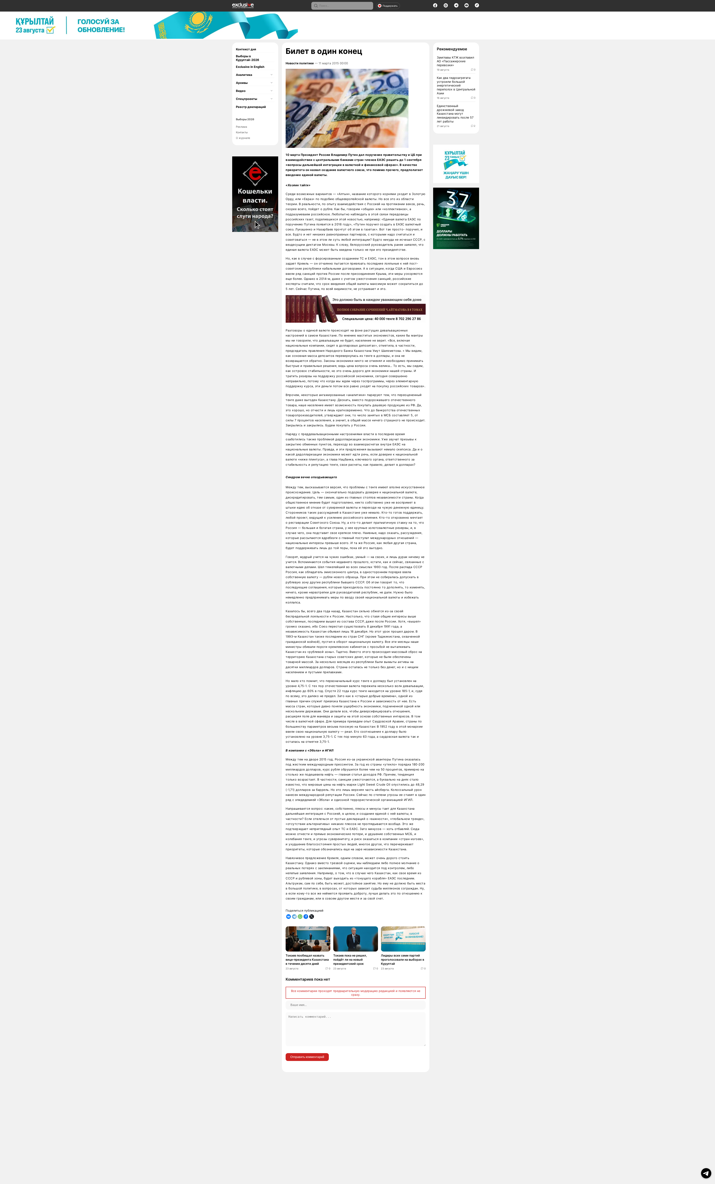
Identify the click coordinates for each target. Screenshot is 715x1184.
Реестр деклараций (251, 107)
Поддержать (390, 5)
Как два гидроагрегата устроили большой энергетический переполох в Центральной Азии (456, 85)
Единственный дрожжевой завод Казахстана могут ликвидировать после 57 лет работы (455, 113)
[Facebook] (435, 6)
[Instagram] (446, 6)
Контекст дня (246, 49)
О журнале (243, 137)
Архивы (242, 83)
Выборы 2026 (245, 119)
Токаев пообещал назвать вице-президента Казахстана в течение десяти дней (307, 960)
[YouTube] (466, 6)
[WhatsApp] (300, 916)
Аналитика (244, 75)
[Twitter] (311, 916)
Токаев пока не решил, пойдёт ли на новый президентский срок (350, 960)
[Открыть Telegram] (706, 1173)
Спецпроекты (246, 99)
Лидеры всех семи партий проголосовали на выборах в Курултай (402, 960)
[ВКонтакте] (288, 916)
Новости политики (300, 63)
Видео (241, 91)
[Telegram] (456, 6)
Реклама (241, 126)
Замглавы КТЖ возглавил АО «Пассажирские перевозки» (455, 61)
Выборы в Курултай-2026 (247, 58)
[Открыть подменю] (271, 75)
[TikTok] (477, 6)
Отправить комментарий (307, 1057)
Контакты (242, 132)
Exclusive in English (250, 67)
